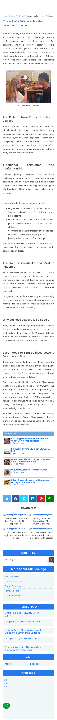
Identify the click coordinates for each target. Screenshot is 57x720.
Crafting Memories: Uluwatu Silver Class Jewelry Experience (30, 439)
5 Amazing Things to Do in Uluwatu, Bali (30, 450)
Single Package (12, 576)
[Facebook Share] (15, 499)
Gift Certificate (13, 595)
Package (35, 663)
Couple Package (13, 581)
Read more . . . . (20, 443)
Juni (6, 683)
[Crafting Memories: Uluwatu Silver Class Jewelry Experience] (41, 515)
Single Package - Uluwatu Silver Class (22, 614)
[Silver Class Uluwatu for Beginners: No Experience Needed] (15, 529)
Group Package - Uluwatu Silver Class (22, 640)
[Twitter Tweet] (7, 499)
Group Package (13, 586)
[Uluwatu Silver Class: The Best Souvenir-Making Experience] (15, 515)
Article (11, 16)
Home (5, 16)
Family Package (13, 590)
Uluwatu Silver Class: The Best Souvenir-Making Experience (16, 521)
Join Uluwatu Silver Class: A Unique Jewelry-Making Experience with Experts (41, 535)
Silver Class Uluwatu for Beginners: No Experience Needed (30, 481)
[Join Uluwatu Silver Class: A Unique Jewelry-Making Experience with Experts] (41, 529)
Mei (5, 686)
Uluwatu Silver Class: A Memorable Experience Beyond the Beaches (23, 632)
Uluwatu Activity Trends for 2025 (29, 469)
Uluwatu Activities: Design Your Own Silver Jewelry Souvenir (31, 460)
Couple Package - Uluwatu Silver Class (22, 623)
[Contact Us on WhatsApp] (6, 705)
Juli (5, 680)
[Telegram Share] (24, 499)
